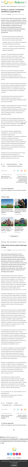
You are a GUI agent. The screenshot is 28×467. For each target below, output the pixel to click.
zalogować (9, 190)
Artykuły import (15, 14)
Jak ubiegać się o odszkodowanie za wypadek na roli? (19, 229)
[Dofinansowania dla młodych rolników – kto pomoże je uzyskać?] (7, 221)
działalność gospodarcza (12, 164)
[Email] (25, 170)
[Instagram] (17, 454)
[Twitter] (18, 170)
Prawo (23, 14)
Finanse (19, 14)
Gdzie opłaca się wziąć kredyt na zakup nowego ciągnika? (7, 211)
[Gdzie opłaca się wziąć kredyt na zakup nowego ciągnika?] (7, 203)
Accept (14, 465)
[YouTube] (19, 454)
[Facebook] (14, 170)
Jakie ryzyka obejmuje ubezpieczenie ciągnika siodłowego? (20, 211)
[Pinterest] (21, 170)
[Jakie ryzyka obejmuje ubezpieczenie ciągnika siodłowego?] (21, 203)
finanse (21, 164)
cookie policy (15, 462)
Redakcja (9, 14)
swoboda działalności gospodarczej (15, 166)
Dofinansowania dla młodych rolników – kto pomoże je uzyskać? (6, 229)
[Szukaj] (25, 2)
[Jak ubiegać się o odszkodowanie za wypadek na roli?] (21, 221)
